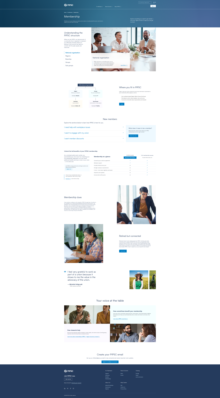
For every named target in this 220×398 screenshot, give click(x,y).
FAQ (121, 385)
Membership (108, 378)
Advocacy (107, 375)
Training (137, 373)
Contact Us (123, 387)
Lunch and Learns (139, 377)
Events (122, 375)
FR (155, 2)
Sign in (153, 6)
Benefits (107, 377)
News (122, 373)
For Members (99, 6)
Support (107, 373)
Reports (107, 388)
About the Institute (109, 385)
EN (153, 2)
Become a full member (130, 157)
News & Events (108, 6)
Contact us (68, 178)
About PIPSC (117, 6)
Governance (108, 387)
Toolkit (137, 375)
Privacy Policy (123, 388)
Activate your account (76, 383)
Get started (68, 379)
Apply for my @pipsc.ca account (110, 361)
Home (65, 12)
